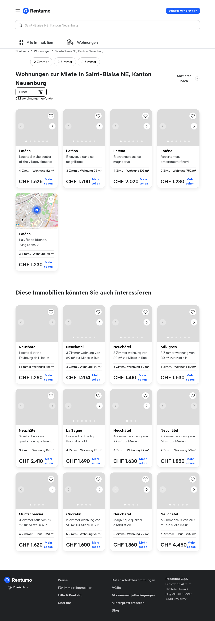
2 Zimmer (41, 62)
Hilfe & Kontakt (70, 595)
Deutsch (19, 587)
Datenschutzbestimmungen (133, 580)
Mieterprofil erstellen (128, 603)
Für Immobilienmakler (75, 588)
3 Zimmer (65, 62)
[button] (52, 126)
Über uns (65, 603)
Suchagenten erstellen (183, 10)
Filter (23, 92)
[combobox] (107, 25)
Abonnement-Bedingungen (133, 595)
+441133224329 (176, 599)
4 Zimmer (88, 62)
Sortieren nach (184, 78)
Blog (115, 610)
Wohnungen (87, 42)
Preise (63, 580)
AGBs (116, 588)
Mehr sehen (48, 181)
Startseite (22, 51)
